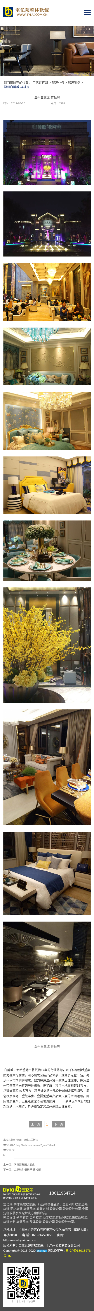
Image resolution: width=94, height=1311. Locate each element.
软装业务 (58, 82)
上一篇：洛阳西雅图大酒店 (19, 1164)
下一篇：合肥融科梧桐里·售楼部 (22, 1169)
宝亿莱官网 (40, 82)
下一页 (58, 1124)
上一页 (35, 1124)
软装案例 (74, 82)
